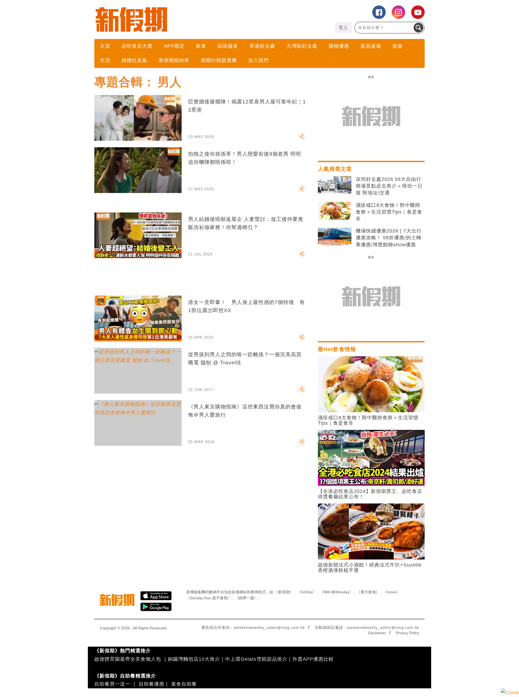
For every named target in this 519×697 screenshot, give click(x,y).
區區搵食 (228, 46)
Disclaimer (377, 633)
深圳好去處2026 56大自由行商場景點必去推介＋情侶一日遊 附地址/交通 (389, 185)
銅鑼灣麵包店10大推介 (194, 659)
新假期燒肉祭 (174, 60)
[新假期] (177, 19)
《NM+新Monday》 (336, 592)
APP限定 (174, 46)
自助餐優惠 (151, 684)
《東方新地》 (368, 592)
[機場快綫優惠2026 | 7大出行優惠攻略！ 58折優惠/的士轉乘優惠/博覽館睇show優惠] (334, 237)
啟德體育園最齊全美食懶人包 (127, 659)
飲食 (201, 46)
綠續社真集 (134, 60)
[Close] (510, 692)
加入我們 (258, 60)
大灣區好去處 (302, 46)
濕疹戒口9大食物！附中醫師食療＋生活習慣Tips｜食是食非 (389, 211)
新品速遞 (371, 46)
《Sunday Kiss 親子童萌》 (208, 598)
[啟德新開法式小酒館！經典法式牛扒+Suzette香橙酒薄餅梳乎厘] (371, 531)
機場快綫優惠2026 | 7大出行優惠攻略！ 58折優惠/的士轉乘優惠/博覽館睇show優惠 (389, 237)
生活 (105, 60)
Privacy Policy (407, 633)
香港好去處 (262, 46)
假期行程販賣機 (219, 60)
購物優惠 (339, 46)
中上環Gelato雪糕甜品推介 (256, 659)
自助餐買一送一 (112, 684)
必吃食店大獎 (137, 46)
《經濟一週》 (246, 598)
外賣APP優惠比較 (313, 659)
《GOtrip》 (306, 592)
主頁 (105, 46)
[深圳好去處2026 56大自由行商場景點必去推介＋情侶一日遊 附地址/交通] (334, 185)
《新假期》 (283, 592)
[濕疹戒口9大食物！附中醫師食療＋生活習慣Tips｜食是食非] (334, 211)
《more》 (391, 592)
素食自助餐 (184, 684)
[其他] (302, 139)
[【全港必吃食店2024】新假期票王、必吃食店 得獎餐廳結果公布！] (371, 457)
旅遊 (397, 46)
